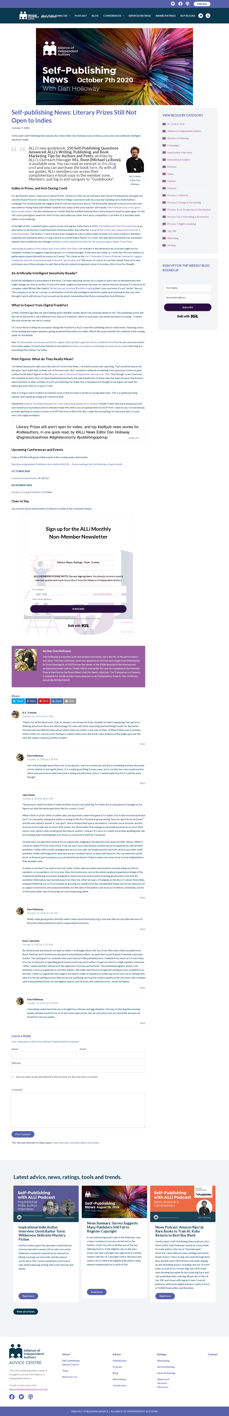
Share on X (134, 438)
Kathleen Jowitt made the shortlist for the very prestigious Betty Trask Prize (91, 241)
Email (83, 1048)
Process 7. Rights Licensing (181, 223)
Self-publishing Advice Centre (70, 1362)
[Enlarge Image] (114, 66)
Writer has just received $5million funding (72, 288)
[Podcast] (188, 4)
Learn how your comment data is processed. (76, 1142)
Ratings (161, 1354)
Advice (117, 1354)
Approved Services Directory (163, 1383)
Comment (17, 1089)
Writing (171, 245)
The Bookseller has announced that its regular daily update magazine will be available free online (67, 342)
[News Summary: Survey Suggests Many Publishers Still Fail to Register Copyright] (114, 1216)
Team (65, 1370)
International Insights (178, 159)
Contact (213, 1354)
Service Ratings (166, 1366)
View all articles (26, 1311)
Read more (28, 1296)
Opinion (171, 180)
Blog (115, 1372)
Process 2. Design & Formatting (184, 202)
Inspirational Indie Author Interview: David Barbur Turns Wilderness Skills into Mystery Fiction (42, 1233)
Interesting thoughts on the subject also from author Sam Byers (45, 248)
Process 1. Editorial (177, 195)
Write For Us (69, 1376)
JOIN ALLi (202, 3)
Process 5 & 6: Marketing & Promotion (188, 216)
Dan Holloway (35, 755)
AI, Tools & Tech (175, 123)
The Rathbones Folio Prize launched (117, 225)
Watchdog (173, 238)
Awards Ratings (166, 1372)
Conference (119, 1385)
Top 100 (171, 230)
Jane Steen (28, 794)
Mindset (171, 166)
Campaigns (173, 145)
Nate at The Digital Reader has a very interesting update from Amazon (60, 403)
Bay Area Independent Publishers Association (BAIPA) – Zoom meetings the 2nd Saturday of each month (67, 464)
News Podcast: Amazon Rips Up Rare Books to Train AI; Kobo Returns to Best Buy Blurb (179, 1231)
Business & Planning (177, 138)
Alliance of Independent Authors (184, 130)
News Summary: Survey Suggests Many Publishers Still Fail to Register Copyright (112, 1227)
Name (15, 1048)
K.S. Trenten (29, 712)
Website (16, 1062)
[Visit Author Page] (26, 660)
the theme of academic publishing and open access (95, 345)
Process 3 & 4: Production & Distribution (189, 209)
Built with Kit (78, 625)
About (66, 1354)
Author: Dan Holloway (57, 651)
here (93, 167)
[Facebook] (180, 4)
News (170, 173)
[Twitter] (173, 4)
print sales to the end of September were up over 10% (81, 374)
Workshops (119, 1379)
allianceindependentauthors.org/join (28, 1389)
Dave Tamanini (30, 940)
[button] (18, 701)
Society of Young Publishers (26, 492)
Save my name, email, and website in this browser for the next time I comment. (57, 1076)
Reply (142, 743)
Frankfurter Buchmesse (24, 478)
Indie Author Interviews (179, 152)
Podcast (171, 188)
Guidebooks (120, 1360)
